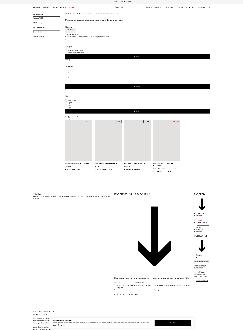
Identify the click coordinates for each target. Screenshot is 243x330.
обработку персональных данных (138, 285)
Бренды (63, 7)
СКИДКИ (71, 7)
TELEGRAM (201, 7)
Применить (137, 56)
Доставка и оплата (202, 225)
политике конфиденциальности (167, 285)
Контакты (199, 232)
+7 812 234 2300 (202, 281)
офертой (120, 287)
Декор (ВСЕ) (37, 32)
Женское (46, 7)
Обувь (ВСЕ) (37, 23)
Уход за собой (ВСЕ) (40, 37)
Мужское (55, 7)
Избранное (158, 7)
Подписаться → (140, 282)
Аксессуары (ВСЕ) (39, 27)
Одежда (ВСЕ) (38, 18)
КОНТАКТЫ (190, 7)
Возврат (199, 227)
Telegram (199, 255)
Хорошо (172, 323)
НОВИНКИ (37, 7)
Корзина (180, 7)
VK (208, 7)
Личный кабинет (169, 7)
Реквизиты (199, 229)
